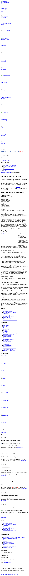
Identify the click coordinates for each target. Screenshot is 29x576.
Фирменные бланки (8, 349)
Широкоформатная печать (9, 312)
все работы (3, 432)
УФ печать (5, 313)
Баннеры (5, 340)
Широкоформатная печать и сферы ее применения (15, 544)
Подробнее (20, 447)
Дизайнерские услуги (8, 316)
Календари (6, 325)
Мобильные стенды (8, 341)
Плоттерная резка (7, 315)
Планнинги (6, 329)
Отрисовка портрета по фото (10, 320)
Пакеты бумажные (7, 335)
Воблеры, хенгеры (7, 345)
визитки (18, 187)
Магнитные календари (8, 543)
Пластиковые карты (8, 327)
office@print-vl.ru (5, 160)
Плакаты (5, 337)
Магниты (5, 343)
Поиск (4, 170)
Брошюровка (6, 317)
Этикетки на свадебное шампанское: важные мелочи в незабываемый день (14, 538)
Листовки (5, 331)
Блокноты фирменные (8, 334)
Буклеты (5, 330)
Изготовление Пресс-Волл (9, 318)
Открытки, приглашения (9, 350)
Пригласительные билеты (9, 546)
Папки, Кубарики (7, 336)
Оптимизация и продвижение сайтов (9, 574)
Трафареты (6, 344)
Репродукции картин (8, 339)
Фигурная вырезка (7, 542)
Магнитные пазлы (7, 547)
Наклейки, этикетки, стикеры (10, 332)
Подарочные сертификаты (9, 348)
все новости (3, 517)
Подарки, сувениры (8, 346)
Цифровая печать (7, 311)
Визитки (5, 326)
